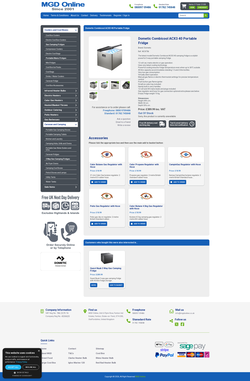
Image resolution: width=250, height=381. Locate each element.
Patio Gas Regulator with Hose (105, 206)
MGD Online (140, 377)
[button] (22, 372)
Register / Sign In (122, 15)
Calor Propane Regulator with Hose (144, 165)
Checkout (202, 7)
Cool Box (100, 353)
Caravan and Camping (55, 124)
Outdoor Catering (53, 110)
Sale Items (50, 187)
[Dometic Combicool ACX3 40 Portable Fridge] (110, 57)
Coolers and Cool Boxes (56, 30)
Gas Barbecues (52, 119)
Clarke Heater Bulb (77, 358)
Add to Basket (116, 285)
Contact (84, 15)
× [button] (39, 351)
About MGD (46, 353)
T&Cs (71, 353)
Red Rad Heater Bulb (106, 362)
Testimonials (105, 15)
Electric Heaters (53, 95)
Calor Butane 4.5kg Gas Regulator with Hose (146, 207)
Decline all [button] (31, 367)
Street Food (46, 358)
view (192, 7)
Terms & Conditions (60, 15)
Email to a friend (123, 122)
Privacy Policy (21, 362)
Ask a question (123, 119)
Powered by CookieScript (22, 376)
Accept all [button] (13, 367)
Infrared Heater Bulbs (55, 90)
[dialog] (22, 363)
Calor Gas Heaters (54, 100)
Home (46, 15)
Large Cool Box (48, 362)
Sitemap (100, 348)
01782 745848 (167, 7)
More (93, 285)
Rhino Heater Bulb (104, 358)
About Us (75, 15)
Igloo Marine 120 (76, 362)
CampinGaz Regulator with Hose (185, 164)
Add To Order (100, 182)
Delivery (94, 15)
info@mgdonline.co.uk (184, 313)
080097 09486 (143, 7)
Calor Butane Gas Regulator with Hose (106, 165)
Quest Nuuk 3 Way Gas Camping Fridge (105, 269)
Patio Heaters (51, 115)
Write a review (123, 125)
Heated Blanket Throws (56, 105)
